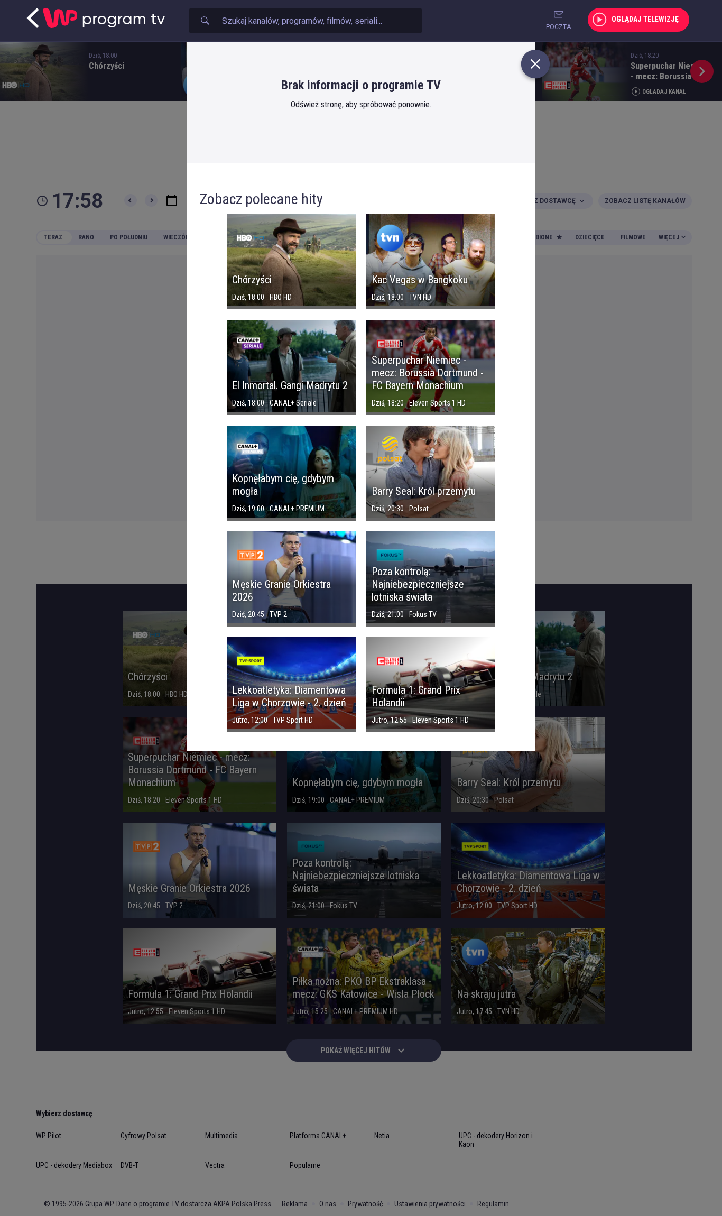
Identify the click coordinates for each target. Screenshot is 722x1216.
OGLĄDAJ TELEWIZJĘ (645, 19)
